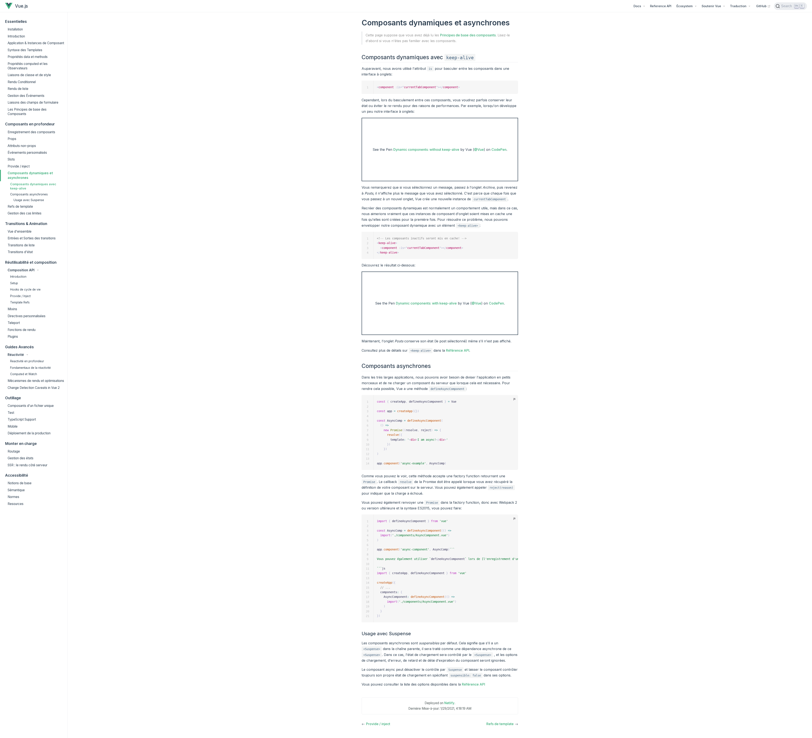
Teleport (14, 323)
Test (11, 413)
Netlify (449, 703)
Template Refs (20, 302)
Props (12, 139)
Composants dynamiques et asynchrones (30, 175)
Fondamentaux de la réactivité (30, 367)
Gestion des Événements (26, 96)
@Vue (479, 149)
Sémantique (16, 490)
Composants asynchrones (29, 194)
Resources (15, 504)
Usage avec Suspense (29, 200)
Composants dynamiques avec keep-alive (33, 186)
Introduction (16, 36)
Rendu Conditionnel (22, 82)
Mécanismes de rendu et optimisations (36, 381)
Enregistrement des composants (31, 132)
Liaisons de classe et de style (29, 75)
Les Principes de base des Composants (27, 111)
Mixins (12, 309)
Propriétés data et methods (28, 57)
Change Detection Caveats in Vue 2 (34, 388)
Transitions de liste (21, 245)
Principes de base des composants (468, 35)
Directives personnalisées (26, 316)
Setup (14, 283)
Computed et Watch (23, 374)
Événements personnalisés (27, 153)
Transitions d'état (20, 252)
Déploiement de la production (29, 433)
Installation (15, 29)
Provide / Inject (20, 296)
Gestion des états (20, 458)
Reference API (660, 6)
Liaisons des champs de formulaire (33, 102)
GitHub (763, 6)
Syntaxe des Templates (25, 50)
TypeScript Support (22, 419)
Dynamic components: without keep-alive (426, 149)
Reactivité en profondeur (27, 361)
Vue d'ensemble (20, 231)
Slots (11, 159)
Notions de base (20, 483)
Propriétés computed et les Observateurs (28, 66)
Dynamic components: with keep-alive (426, 303)
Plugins (13, 337)
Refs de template (20, 206)
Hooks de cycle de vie (25, 289)
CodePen (498, 149)
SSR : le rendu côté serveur (27, 465)
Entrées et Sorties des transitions (32, 238)
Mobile (13, 426)
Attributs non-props (22, 146)
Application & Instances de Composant (36, 43)
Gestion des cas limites (24, 213)
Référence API (457, 350)
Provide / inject (19, 166)
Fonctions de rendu (22, 330)
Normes (13, 497)
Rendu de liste (18, 89)
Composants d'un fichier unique (31, 406)
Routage (14, 451)
